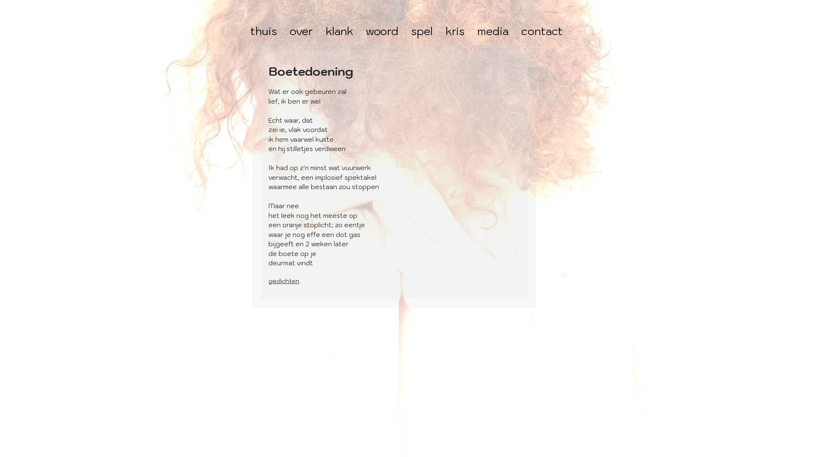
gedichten (283, 281)
